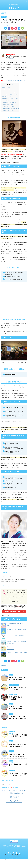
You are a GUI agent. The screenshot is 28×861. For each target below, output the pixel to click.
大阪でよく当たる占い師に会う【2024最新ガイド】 (15, 80)
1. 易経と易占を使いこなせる (8, 89)
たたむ (12, 84)
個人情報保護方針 (18, 845)
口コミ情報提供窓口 (17, 846)
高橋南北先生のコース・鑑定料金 (9, 102)
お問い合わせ (9, 846)
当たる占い (4, 665)
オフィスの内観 (6, 100)
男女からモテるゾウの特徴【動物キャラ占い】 (17, 635)
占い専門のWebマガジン (14, 858)
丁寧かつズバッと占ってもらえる (9, 106)
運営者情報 (5, 845)
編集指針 (11, 58)
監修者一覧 (11, 845)
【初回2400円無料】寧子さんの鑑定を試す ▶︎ (14, 611)
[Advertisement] (14, 819)
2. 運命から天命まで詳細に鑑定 (9, 92)
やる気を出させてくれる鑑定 (8, 110)
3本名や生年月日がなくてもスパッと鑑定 (10, 94)
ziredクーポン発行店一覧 (17, 847)
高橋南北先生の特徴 (6, 87)
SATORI (7, 576)
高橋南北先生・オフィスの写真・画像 (10, 98)
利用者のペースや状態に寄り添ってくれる (11, 108)
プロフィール (8, 58)
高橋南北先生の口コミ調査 (7, 104)
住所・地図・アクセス (6, 96)
